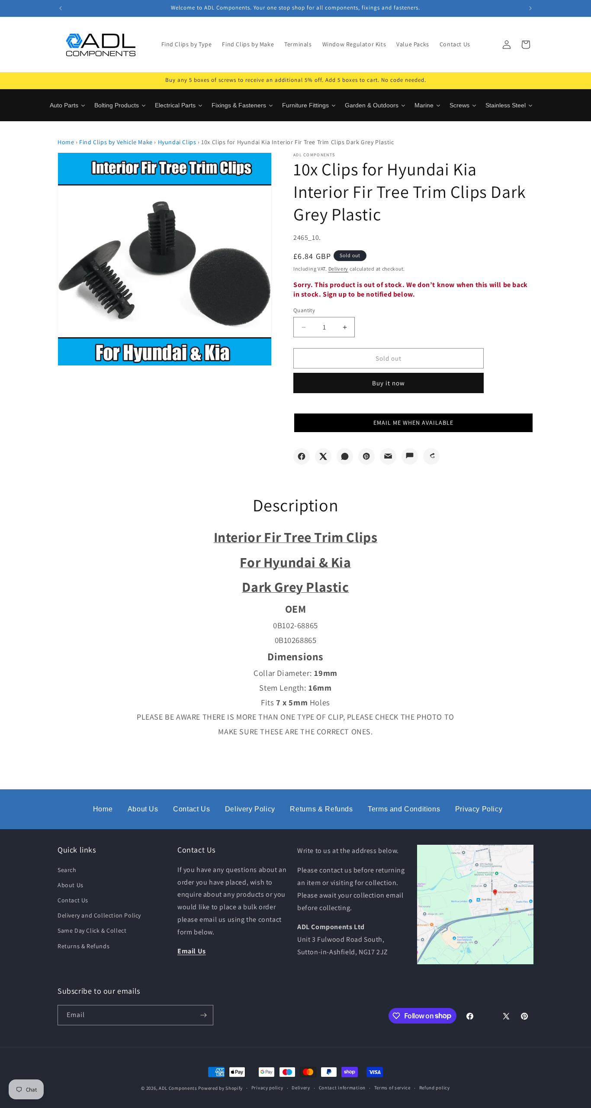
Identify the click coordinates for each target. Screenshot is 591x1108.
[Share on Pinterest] (366, 456)
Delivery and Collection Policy (99, 915)
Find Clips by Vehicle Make (116, 142)
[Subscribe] (203, 1015)
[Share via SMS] (409, 456)
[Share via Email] (388, 456)
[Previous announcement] (60, 8)
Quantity (304, 310)
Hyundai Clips (177, 142)
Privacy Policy (478, 809)
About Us (143, 809)
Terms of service (392, 1088)
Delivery (338, 268)
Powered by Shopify (220, 1088)
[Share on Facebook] (301, 456)
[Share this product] (431, 456)
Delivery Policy (250, 809)
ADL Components (178, 1088)
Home (66, 142)
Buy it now (388, 383)
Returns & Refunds (321, 809)
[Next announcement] (530, 8)
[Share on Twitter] (323, 456)
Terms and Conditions (404, 809)
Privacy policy (267, 1088)
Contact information (342, 1088)
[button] (413, 423)
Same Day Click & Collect (92, 930)
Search (67, 870)
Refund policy (434, 1088)
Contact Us (191, 809)
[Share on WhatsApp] (345, 456)
